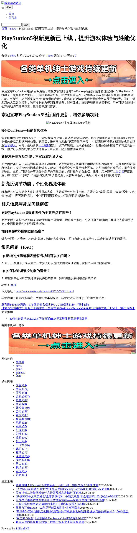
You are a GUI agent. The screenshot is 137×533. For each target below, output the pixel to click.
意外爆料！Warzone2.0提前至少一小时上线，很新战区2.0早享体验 (57, 485)
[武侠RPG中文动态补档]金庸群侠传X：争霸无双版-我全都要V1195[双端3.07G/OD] (67, 496)
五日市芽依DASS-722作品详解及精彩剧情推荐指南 (48, 507)
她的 (22, 448)
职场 (22, 467)
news (13, 28)
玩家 (22, 422)
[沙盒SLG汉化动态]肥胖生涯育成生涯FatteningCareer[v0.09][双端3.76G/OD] (62, 488)
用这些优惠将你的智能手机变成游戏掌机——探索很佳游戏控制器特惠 (60, 500)
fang (18, 375)
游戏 (23, 396)
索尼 (22, 415)
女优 (21, 471)
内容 (21, 385)
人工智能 (44, 145)
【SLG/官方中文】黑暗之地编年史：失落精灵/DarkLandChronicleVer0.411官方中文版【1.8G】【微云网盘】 (68, 308)
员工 (21, 441)
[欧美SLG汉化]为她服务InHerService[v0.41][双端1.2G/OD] (51, 518)
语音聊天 (10, 145)
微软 (22, 389)
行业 (21, 430)
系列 (21, 426)
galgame (20, 372)
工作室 (23, 445)
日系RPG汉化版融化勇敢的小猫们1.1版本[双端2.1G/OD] (51, 503)
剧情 (22, 433)
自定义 (120, 171)
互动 (22, 452)
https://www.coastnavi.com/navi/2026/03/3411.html (45, 291)
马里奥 (23, 418)
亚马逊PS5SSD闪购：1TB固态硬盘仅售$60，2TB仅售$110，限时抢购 (45, 304)
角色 (22, 400)
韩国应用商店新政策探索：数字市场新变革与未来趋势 (50, 522)
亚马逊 (23, 456)
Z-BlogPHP (22, 528)
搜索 (8, 7)
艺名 (21, 474)
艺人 (22, 463)
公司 (22, 411)
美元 (22, 437)
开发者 (23, 407)
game (19, 368)
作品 (23, 460)
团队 (21, 403)
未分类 (20, 362)
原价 (21, 392)
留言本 (13, 17)
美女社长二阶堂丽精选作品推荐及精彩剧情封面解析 (48, 492)
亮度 (13, 284)
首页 (11, 13)
